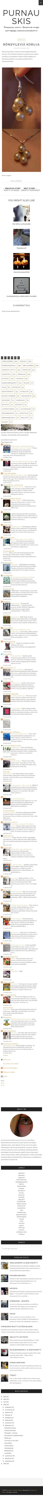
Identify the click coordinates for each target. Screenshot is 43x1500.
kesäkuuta (8, 1420)
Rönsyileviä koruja (10, 1428)
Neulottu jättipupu (19, 1337)
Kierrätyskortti (9, 1448)
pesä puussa (7, 863)
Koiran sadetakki (17, 1363)
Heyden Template (18, 1490)
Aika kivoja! (7, 847)
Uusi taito (14, 1033)
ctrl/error (6, 931)
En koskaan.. (15, 932)
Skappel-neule (15, 603)
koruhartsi (27, 396)
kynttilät (24, 413)
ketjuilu (5, 404)
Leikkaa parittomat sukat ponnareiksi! (22, 461)
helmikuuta (8, 1458)
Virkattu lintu (8, 681)
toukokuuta (8, 1423)
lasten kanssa (8, 409)
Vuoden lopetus (15, 708)
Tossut (13, 1375)
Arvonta (14, 1288)
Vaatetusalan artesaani (17, 945)
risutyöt (25, 417)
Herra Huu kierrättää (10, 1064)
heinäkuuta (8, 1418)
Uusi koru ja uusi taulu (11, 1441)
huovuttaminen (9, 396)
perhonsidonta (8, 417)
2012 (5, 1399)
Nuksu (5, 1055)
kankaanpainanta (9, 383)
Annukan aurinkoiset (10, 1044)
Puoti (2, 1085)
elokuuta (7, 1415)
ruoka (26, 383)
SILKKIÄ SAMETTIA (10, 957)
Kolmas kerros (8, 969)
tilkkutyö (24, 391)
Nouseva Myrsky (9, 811)
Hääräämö (6, 444)
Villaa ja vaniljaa (9, 1072)
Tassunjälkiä (7, 654)
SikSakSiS (6, 615)
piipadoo (6, 876)
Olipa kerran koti (9, 641)
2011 (4, 1402)
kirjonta (19, 404)
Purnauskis (21, 17)
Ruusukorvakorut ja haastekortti (25, 1350)
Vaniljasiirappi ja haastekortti (24, 1263)
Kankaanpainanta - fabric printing (21, 785)
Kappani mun (15, 617)
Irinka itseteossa (9, 537)
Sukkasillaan (7, 525)
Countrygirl (7, 783)
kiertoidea (6, 460)
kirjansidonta (8, 413)
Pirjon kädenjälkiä (9, 473)
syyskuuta (8, 1412)
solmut (5, 422)
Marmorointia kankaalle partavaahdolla (22, 577)
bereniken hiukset (9, 995)
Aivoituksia (14, 971)
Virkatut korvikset (10, 1430)
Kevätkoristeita (15, 683)
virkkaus (22, 374)
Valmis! (5, 553)
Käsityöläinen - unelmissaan (13, 485)
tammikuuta (9, 1461)
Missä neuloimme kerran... (12, 498)
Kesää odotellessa (16, 656)
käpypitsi (16, 387)
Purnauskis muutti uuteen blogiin (16, 1327)
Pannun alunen (9, 1446)
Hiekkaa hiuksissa (16, 500)
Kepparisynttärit (16, 527)
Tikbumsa (6, 943)
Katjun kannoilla (9, 759)
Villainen (6, 719)
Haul (12, 997)
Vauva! (12, 1314)
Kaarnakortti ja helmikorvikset (14, 1435)
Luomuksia (8, 1453)
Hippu (5, 707)
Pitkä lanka (7, 917)
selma (5, 1076)
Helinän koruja (8, 589)
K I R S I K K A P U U (10, 822)
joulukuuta (8, 1407)
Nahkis (13, 643)
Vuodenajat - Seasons (17, 487)
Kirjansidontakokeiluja (18, 799)
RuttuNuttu (7, 1017)
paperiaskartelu (9, 365)
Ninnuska (6, 772)
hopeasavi (20, 400)
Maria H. (6, 903)
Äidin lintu (7, 890)
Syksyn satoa (7, 837)
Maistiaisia (6, 1009)
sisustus (26, 370)
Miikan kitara (8, 1008)
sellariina (6, 512)
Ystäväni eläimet (16, 761)
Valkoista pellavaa (9, 1031)
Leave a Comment (16, 181)
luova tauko (14, 878)
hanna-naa (6, 1060)
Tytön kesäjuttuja (16, 919)
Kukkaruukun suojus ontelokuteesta (21, 849)
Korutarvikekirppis (10, 1068)
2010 (5, 1404)
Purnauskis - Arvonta (19, 1301)
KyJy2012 (5, 378)
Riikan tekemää (8, 982)
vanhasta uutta (9, 370)
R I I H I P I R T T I (9, 668)
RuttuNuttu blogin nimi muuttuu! (21, 1019)
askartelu (6, 374)
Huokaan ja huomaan (17, 669)
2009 (5, 1464)
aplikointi (6, 400)
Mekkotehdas (7, 563)
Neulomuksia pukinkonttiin (19, 734)
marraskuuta (9, 1410)
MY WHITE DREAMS (10, 694)
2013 (4, 1397)
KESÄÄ (13, 958)
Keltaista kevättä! (16, 892)
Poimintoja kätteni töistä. (12, 746)
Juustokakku (8, 1443)
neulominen (28, 365)
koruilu (21, 40)
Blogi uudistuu (7, 774)
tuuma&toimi (8, 575)
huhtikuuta (8, 1425)
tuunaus (19, 378)
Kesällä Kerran (15, 747)
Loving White (8, 628)
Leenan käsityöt (8, 551)
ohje (4, 387)
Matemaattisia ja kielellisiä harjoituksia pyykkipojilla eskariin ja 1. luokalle (22, 447)
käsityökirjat (8, 391)
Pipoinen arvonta (18, 1275)
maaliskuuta (8, 1456)
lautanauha (25, 409)
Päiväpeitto (14, 984)
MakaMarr (6, 602)
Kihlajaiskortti (9, 1451)
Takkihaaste (14, 564)
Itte (4, 797)
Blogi (2, 1083)
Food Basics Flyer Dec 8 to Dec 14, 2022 (15, 475)
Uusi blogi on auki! (9, 812)
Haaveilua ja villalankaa (11, 732)
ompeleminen (7, 361)
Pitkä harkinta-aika (9, 1045)
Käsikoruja (8, 1438)
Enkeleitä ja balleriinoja (18, 696)
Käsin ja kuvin (8, 836)
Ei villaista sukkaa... (17, 865)
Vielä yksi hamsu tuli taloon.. (19, 905)
